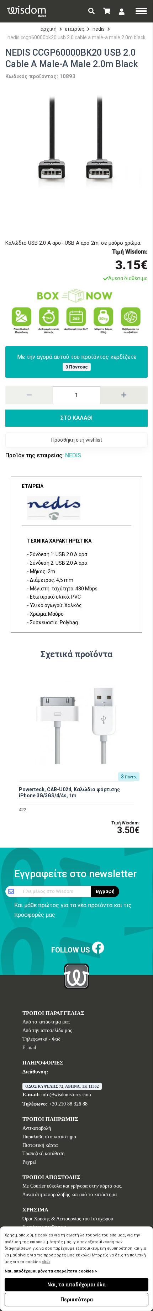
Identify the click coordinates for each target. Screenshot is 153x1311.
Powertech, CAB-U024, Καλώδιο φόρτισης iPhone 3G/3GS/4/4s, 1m (69, 792)
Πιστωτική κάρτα (40, 1145)
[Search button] (91, 11)
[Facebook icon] (98, 948)
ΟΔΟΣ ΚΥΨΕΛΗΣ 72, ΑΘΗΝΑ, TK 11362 (62, 1086)
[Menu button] (141, 11)
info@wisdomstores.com (66, 1094)
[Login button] (121, 11)
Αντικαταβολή (36, 1128)
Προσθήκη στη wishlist (76, 440)
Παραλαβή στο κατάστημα (49, 1136)
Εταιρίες (74, 29)
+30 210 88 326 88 (68, 1104)
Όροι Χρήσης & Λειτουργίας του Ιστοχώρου (67, 1218)
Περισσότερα (76, 1299)
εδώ (46, 1262)
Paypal (29, 1162)
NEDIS (99, 29)
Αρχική (49, 29)
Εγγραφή (105, 891)
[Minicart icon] (106, 11)
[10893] (76, 157)
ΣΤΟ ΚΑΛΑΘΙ (76, 418)
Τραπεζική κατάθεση (43, 1153)
